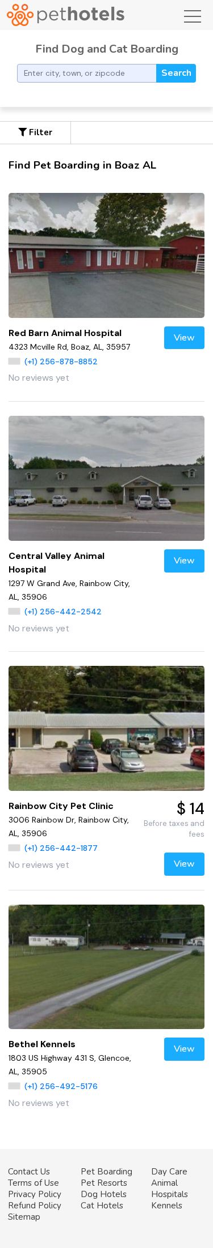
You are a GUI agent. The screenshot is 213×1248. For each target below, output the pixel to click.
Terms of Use (33, 1183)
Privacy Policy (34, 1194)
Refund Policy (34, 1205)
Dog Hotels (104, 1194)
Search (176, 73)
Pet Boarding (106, 1171)
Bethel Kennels (42, 1044)
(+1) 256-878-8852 (61, 361)
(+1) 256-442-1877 (61, 848)
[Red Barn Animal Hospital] (106, 255)
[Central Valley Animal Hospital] (106, 478)
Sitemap (24, 1217)
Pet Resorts (104, 1183)
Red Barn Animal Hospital (65, 333)
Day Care (169, 1171)
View (184, 338)
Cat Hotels (102, 1205)
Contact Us (29, 1171)
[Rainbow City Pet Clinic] (106, 728)
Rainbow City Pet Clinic (61, 806)
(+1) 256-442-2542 (63, 611)
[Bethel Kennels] (106, 967)
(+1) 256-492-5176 (61, 1086)
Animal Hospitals (169, 1188)
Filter (39, 132)
